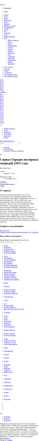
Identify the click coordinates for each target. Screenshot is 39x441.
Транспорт (11, 56)
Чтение (10, 49)
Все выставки (8, 305)
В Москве (7, 247)
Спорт (6, 29)
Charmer (9, 440)
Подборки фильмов (10, 265)
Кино (6, 18)
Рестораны (7, 20)
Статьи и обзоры (9, 260)
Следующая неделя (10, 74)
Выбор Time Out (9, 36)
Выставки (7, 136)
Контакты (11, 64)
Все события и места (11, 76)
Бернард (25, 232)
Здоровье (7, 33)
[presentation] (1, 123)
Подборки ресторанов (11, 279)
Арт (5, 31)
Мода (6, 22)
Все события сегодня (7, 141)
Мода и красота (13, 40)
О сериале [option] (3, 184)
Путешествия (8, 27)
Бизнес (10, 51)
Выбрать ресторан (10, 272)
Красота (7, 24)
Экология (11, 58)
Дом (9, 55)
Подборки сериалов (11, 267)
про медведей (4, 230)
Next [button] (2, 186)
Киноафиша (8, 258)
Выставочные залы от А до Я (14, 309)
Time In (10, 47)
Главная (6, 147)
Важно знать (8, 372)
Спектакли (7, 134)
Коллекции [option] (10, 184)
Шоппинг (7, 368)
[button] (1, 125)
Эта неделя (8, 72)
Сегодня (7, 69)
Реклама (7, 418)
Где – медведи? (33, 232)
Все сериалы (8, 149)
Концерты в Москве (11, 293)
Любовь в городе (10, 251)
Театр (10, 42)
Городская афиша (10, 253)
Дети (5, 35)
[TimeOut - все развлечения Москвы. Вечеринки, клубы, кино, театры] (4, 3)
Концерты (7, 132)
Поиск (6, 15)
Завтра (6, 71)
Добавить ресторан (10, 278)
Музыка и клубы (9, 26)
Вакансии (7, 420)
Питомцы (11, 53)
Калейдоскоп (8, 385)
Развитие (7, 323)
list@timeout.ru (5, 438)
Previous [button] (3, 182)
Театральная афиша (10, 344)
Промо (10, 62)
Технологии (12, 60)
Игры (10, 44)
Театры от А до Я (10, 342)
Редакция (7, 417)
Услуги (6, 396)
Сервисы (7, 370)
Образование (12, 46)
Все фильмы (8, 261)
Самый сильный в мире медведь (11, 232)
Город (6, 17)
